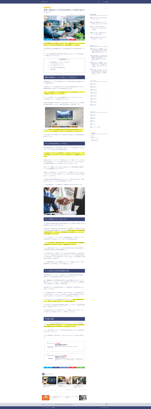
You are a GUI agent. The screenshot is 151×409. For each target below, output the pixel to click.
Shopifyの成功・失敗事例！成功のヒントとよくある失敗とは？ (99, 33)
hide (68, 59)
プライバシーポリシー (46, 407)
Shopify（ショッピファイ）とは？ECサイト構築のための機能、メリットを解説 (99, 70)
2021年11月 (94, 89)
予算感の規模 (53, 69)
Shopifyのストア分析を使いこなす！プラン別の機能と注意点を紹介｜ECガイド (99, 51)
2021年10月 (94, 92)
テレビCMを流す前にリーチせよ (57, 64)
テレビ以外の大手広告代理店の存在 (57, 67)
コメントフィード (95, 138)
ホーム (99, 1)
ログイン (93, 135)
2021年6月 (94, 101)
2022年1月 (94, 86)
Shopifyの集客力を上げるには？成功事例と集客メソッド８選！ (99, 38)
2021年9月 (94, 95)
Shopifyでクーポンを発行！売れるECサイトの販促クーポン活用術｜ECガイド (99, 72)
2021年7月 (94, 98)
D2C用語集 (105, 1)
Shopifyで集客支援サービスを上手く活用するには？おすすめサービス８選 (99, 23)
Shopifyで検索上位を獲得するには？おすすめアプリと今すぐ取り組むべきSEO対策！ (99, 28)
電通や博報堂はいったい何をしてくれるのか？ (60, 62)
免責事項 (53, 407)
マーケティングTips (47, 7)
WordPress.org (94, 140)
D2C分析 (94, 115)
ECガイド (44, 1)
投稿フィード (94, 137)
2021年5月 (94, 104)
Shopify (93, 121)
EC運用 (93, 118)
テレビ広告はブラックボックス (56, 65)
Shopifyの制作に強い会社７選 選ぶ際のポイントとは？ (99, 18)
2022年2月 (94, 84)
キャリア (94, 124)
